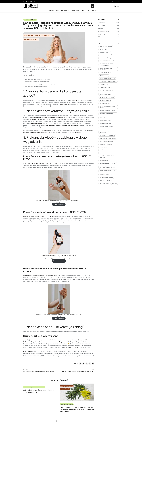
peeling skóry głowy (105, 123)
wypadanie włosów (105, 180)
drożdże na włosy (105, 52)
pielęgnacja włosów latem (107, 135)
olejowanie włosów (105, 120)
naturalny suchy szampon (107, 97)
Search (92, 6)
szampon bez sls (104, 160)
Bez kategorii (101, 25)
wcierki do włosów (105, 174)
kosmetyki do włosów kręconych (106, 69)
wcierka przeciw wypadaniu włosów (107, 171)
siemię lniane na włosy (106, 144)
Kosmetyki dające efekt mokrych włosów (106, 64)
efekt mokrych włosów (106, 55)
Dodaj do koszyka (59, 204)
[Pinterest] (115, 1)
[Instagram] (118, 1)
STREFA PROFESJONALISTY (29, 1)
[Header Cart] (118, 6)
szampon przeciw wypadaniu (107, 163)
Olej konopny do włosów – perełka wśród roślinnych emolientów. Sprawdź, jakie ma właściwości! (77, 409)
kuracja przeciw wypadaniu (107, 78)
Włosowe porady (102, 37)
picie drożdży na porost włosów (106, 127)
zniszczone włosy (104, 183)
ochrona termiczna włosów (107, 110)
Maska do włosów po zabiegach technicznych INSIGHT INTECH (41, 275)
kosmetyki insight (104, 72)
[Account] (115, 6)
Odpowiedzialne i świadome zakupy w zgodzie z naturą (38, 391)
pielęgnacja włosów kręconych (105, 131)
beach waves (108, 46)
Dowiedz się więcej (58, 261)
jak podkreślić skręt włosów (108, 58)
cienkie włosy (103, 49)
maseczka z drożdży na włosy (108, 81)
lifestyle (100, 28)
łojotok (114, 183)
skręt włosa (103, 147)
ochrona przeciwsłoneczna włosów (107, 107)
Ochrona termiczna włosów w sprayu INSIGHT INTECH (38, 216)
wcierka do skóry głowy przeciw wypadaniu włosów (107, 166)
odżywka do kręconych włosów (106, 114)
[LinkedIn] (83, 363)
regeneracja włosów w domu (108, 138)
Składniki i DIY (102, 34)
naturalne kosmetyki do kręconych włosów (106, 93)
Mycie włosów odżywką (106, 87)
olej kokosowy (104, 117)
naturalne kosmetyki (105, 90)
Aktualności (27, 387)
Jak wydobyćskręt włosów (107, 60)
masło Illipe (103, 84)
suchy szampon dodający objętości (107, 156)
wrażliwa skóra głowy (106, 177)
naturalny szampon (105, 100)
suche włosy (103, 153)
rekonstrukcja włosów (106, 141)
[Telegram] (93, 363)
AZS (101, 46)
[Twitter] (86, 363)
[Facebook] (112, 1)
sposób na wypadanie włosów (108, 150)
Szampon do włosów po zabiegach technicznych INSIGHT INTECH (42, 163)
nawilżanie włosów (105, 103)
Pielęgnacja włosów (30, 19)
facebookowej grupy (73, 347)
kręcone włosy (104, 75)
